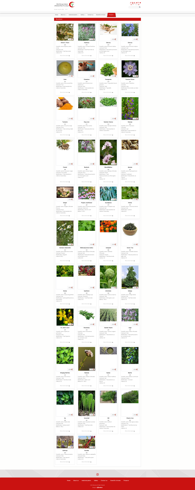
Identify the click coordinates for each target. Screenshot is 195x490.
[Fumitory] (87, 32)
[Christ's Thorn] (65, 32)
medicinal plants (86, 481)
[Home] (140, 2)
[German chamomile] (65, 233)
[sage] (130, 317)
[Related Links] (130, 2)
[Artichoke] (108, 277)
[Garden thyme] (108, 317)
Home (68, 481)
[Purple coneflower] (87, 193)
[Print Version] (132, 3)
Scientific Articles (115, 481)
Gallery (96, 481)
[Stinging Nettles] (65, 359)
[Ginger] (65, 193)
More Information (64, 55)
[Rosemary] (87, 317)
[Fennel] (65, 152)
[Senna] (65, 277)
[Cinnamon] (87, 69)
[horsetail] (87, 403)
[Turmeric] (65, 108)
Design (94, 487)
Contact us (104, 481)
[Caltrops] (65, 442)
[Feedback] (138, 2)
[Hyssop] (130, 108)
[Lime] (65, 69)
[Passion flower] (130, 69)
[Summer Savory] (108, 108)
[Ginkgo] (130, 277)
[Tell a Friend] (136, 3)
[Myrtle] (130, 359)
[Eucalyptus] (108, 193)
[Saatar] (108, 359)
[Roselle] (87, 442)
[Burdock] (87, 152)
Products (126, 481)
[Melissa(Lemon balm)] (87, 233)
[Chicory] (108, 32)
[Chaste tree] (130, 403)
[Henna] (130, 193)
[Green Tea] (130, 233)
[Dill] (108, 403)
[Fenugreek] (108, 69)
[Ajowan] (130, 152)
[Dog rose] (87, 108)
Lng (136, 4)
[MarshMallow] (108, 152)
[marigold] (108, 233)
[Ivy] (65, 403)
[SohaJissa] (64, 4)
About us (76, 481)
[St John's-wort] (65, 317)
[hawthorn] (87, 277)
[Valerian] (87, 359)
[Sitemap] (134, 2)
